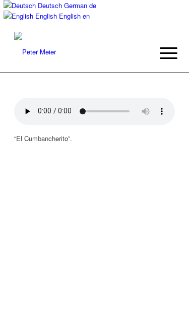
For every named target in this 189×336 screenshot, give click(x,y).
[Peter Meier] (78, 52)
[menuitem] (161, 53)
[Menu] (161, 53)
